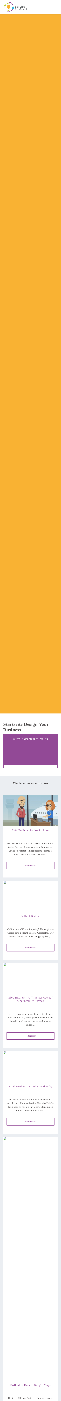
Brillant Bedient (30, 916)
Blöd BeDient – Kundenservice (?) (30, 1086)
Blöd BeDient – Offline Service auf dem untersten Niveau (30, 999)
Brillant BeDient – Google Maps (30, 1385)
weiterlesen (30, 764)
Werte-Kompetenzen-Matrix (30, 738)
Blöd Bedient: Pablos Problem (30, 830)
